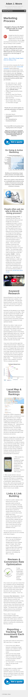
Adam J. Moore (14, 3)
